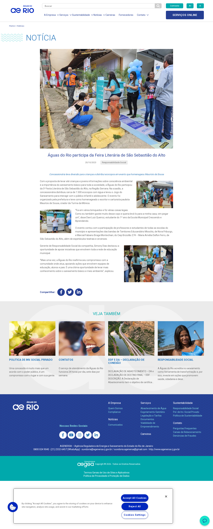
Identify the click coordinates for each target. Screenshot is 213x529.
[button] (12, 507)
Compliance (114, 412)
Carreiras (110, 15)
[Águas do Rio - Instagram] (79, 435)
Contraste (174, 6)
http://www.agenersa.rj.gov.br (164, 449)
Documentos (147, 419)
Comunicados (115, 424)
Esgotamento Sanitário (153, 412)
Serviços (146, 403)
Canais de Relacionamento (187, 432)
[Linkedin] (79, 292)
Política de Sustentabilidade (187, 415)
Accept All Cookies (135, 498)
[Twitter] (70, 292)
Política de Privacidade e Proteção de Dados (106, 476)
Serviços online (185, 15)
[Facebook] (61, 292)
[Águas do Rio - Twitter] (88, 435)
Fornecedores (126, 15)
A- (200, 6)
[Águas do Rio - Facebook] (63, 435)
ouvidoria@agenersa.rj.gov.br (97, 449)
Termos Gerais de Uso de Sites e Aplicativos (106, 472)
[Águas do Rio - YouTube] (71, 435)
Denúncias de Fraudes (184, 435)
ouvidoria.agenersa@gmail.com (130, 449)
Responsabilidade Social (186, 408)
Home (12, 26)
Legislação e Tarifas (151, 415)
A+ (190, 6)
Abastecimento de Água (153, 408)
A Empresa (114, 403)
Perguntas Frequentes (185, 428)
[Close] (166, 496)
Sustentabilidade (183, 403)
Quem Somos (115, 408)
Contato (177, 423)
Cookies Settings (135, 515)
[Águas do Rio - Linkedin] (96, 435)
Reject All (135, 506)
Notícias (20, 26)
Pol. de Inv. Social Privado (186, 412)
